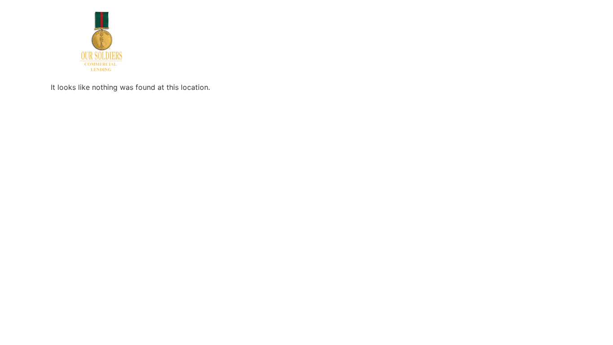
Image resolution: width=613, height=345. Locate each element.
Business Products (204, 22)
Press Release (360, 22)
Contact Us (410, 22)
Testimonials (458, 22)
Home (155, 22)
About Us (259, 22)
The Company (305, 22)
